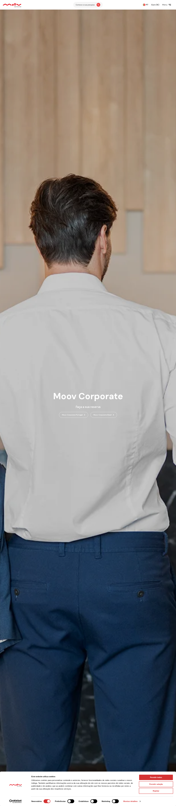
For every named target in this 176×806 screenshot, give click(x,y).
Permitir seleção (156, 784)
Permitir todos (156, 777)
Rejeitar (156, 791)
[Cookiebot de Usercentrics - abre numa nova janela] (15, 801)
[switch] (70, 801)
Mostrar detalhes (130, 801)
